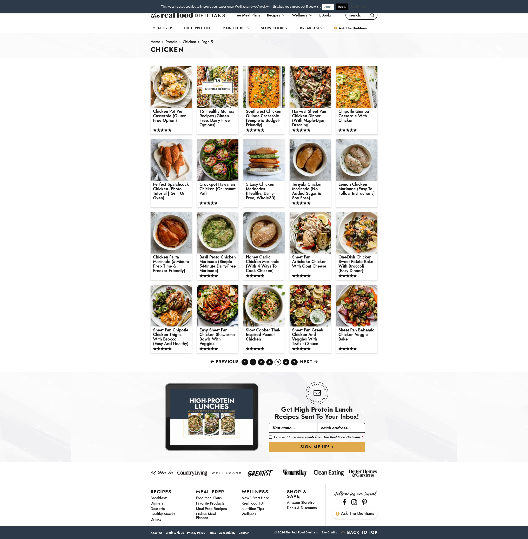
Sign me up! (315, 447)
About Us (156, 532)
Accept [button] (327, 6)
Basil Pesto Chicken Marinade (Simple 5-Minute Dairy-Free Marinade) (217, 264)
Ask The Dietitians (357, 514)
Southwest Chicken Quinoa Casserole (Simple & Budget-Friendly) (263, 118)
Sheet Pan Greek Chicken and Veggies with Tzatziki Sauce (307, 337)
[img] (344, 502)
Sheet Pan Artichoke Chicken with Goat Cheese (309, 262)
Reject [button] (342, 6)
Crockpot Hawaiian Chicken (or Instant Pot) (217, 189)
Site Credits (329, 532)
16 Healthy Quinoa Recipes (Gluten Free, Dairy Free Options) (216, 118)
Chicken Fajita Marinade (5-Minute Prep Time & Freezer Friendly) (171, 264)
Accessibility (227, 532)
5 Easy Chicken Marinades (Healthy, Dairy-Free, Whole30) (261, 191)
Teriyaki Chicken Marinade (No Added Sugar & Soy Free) (307, 191)
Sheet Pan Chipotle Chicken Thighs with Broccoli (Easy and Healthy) (171, 337)
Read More (358, 6)
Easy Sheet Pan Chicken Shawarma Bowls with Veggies (217, 337)
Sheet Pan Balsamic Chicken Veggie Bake (356, 335)
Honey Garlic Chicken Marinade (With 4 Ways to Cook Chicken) (262, 264)
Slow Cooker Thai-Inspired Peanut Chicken (263, 335)
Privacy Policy (196, 532)
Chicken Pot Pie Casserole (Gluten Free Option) (169, 116)
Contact (244, 532)
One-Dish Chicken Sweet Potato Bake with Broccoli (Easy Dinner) (355, 264)
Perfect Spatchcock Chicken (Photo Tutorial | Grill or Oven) (171, 191)
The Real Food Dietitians (188, 15)
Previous (227, 362)
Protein (171, 42)
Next (306, 362)
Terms (212, 532)
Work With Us (175, 532)
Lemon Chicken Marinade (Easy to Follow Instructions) (356, 189)
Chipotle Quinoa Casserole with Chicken (353, 116)
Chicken (189, 42)
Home (155, 42)
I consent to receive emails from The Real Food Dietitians (318, 437)
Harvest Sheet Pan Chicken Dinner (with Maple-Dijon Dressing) (309, 118)
